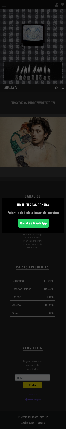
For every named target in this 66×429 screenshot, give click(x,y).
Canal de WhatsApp (33, 223)
